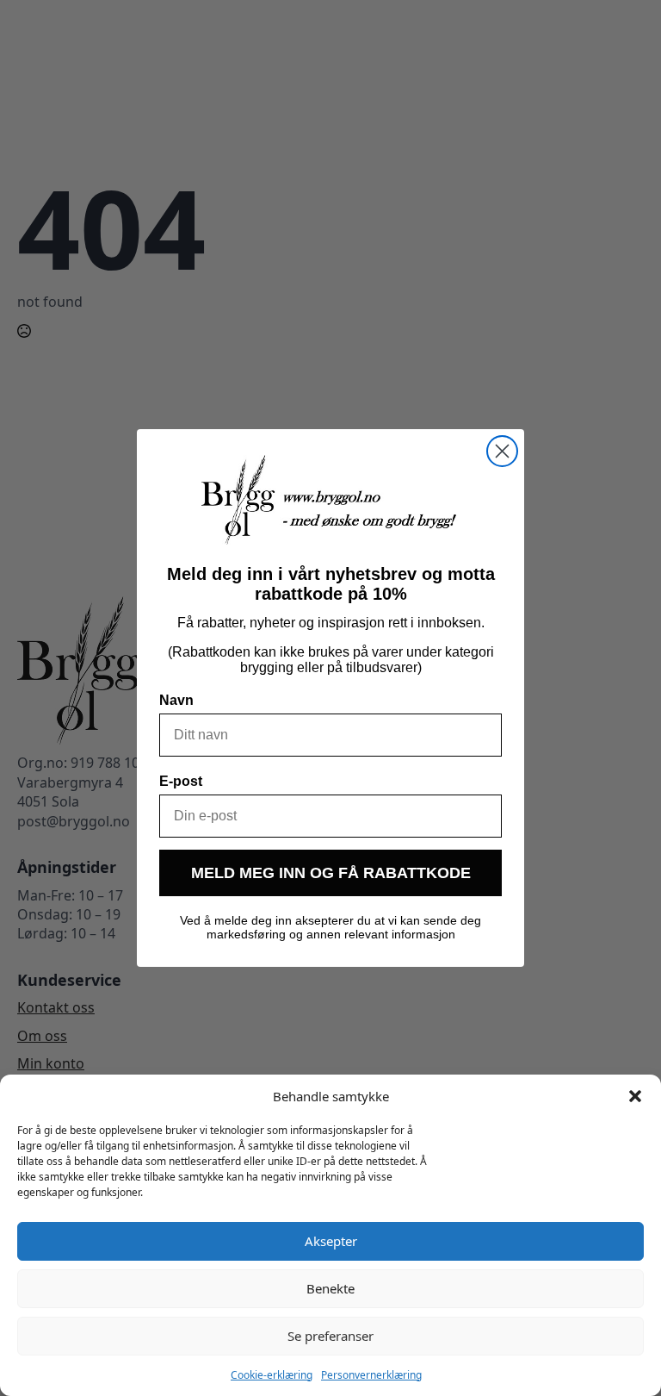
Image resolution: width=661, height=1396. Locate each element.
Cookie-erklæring (271, 1375)
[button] (635, 1096)
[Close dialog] (502, 451)
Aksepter (331, 1241)
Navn (176, 700)
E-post (180, 781)
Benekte (330, 1288)
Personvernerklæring (371, 1375)
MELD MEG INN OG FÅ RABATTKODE (331, 873)
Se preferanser (330, 1335)
